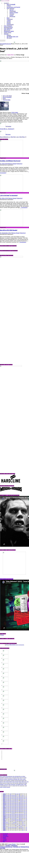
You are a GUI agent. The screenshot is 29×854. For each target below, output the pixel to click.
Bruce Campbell (7, 97)
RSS (4, 841)
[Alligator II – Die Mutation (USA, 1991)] (5, 671)
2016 (4, 807)
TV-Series (13, 785)
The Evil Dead (6, 100)
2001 (4, 827)
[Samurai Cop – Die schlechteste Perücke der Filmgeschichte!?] (5, 708)
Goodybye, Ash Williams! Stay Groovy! (10, 161)
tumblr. (5, 840)
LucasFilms (12, 780)
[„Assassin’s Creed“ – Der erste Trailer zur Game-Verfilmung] (5, 735)
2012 (4, 812)
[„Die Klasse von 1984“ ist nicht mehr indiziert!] (5, 685)
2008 (4, 818)
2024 (4, 796)
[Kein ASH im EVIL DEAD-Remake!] (11, 226)
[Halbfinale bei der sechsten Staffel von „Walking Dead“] (5, 662)
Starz (4, 98)
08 (19, 794)
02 (8, 795)
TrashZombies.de (3, 785)
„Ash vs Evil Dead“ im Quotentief (9, 195)
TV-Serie (9, 785)
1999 (4, 830)
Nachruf (1, 781)
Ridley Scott (24, 781)
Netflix (10, 781)
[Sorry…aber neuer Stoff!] (5, 699)
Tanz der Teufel (7, 784)
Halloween (15, 779)
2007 (4, 819)
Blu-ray (21, 776)
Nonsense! (12, 16)
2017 (4, 806)
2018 (4, 804)
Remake (16, 781)
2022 (4, 799)
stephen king (21, 783)
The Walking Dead (19, 784)
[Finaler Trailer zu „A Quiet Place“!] (5, 658)
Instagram (5, 836)
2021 (4, 800)
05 (14, 795)
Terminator (13, 784)
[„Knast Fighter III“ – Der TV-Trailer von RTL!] (5, 739)
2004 (4, 823)
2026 (4, 794)
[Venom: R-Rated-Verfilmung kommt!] (5, 653)
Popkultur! (19, 163)
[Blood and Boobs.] (5, 717)
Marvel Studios (21, 780)
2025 (4, 795)
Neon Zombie (6, 781)
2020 (4, 802)
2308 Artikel (14, 112)
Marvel (16, 780)
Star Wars (16, 783)
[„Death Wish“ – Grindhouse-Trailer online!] (5, 667)
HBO (19, 779)
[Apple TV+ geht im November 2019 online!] (5, 721)
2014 (4, 810)
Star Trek (12, 783)
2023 (4, 798)
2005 (4, 822)
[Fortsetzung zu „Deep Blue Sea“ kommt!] (5, 681)
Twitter (5, 839)
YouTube (5, 835)
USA (16, 785)
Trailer (25, 784)
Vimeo (4, 837)
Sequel (8, 783)
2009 (4, 816)
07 (17, 794)
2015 (4, 808)
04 (12, 795)
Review (20, 781)
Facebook (5, 833)
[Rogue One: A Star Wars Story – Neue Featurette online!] (5, 744)
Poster (13, 781)
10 (23, 795)
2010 (4, 815)
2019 (4, 803)
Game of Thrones (22, 777)
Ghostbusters (10, 779)
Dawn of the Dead (13, 777)
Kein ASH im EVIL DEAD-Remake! (8, 230)
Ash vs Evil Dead (7, 95)
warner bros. (21, 785)
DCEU (18, 777)
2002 (4, 826)
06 (15, 794)
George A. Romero (3, 779)
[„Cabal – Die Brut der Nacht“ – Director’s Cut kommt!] (5, 690)
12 (26, 796)
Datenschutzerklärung (6, 847)
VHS (18, 785)
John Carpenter (7, 780)
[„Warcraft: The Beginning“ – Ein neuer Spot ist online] (5, 676)
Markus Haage (12, 163)
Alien (1, 776)
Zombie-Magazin (6, 787)
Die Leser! (9, 38)
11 (24, 796)
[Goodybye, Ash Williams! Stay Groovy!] (11, 156)
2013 (4, 811)
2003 (4, 824)
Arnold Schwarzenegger (7, 776)
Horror (21, 779)
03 (10, 794)
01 (7, 795)
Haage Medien (12, 844)
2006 (4, 820)
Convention (6, 777)
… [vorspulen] (23, 207)
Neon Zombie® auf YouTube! (6, 579)
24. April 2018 (4, 163)
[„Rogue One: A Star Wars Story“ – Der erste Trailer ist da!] (5, 712)
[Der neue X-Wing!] (5, 694)
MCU (25, 780)
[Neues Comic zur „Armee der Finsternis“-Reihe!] (5, 703)
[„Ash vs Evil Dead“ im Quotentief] (11, 191)
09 (21, 796)
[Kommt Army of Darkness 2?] (5, 730)
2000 (4, 828)
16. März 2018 (4, 198)
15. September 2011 (5, 233)
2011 (4, 814)
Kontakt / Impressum (11, 845)
